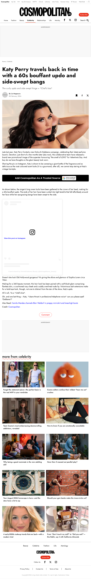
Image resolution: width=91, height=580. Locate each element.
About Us (68, 569)
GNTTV (35, 2)
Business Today (65, 2)
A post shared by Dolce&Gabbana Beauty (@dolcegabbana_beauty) (32, 271)
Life (50, 20)
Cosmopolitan (5, 2)
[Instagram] (56, 562)
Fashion (13, 20)
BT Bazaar (74, 2)
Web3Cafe (82, 2)
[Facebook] (45, 562)
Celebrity (30, 20)
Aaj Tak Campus (26, 2)
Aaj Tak (13, 2)
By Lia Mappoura (14, 93)
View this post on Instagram (14, 238)
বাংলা (18, 2)
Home (6, 20)
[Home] (45, 552)
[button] (76, 96)
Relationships (41, 20)
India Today (55, 2)
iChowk (41, 2)
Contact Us (39, 569)
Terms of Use (54, 569)
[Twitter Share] (88, 96)
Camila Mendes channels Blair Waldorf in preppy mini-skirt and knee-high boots (45, 303)
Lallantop (47, 2)
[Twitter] (50, 562)
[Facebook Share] (82, 96)
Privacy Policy (24, 569)
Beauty (22, 20)
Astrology (58, 20)
